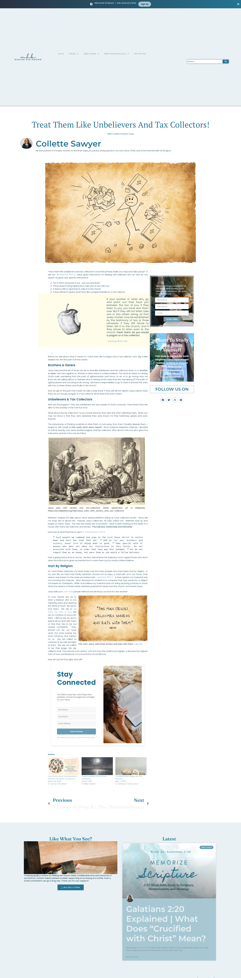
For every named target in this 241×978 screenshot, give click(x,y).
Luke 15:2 (138, 644)
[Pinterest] (180, 400)
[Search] (226, 61)
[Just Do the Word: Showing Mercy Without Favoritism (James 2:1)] (63, 766)
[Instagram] (174, 400)
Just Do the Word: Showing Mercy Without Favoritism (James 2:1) (62, 777)
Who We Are (140, 53)
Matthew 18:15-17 (67, 274)
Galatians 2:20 (142, 947)
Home (61, 53)
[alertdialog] (120, 4)
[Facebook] (162, 400)
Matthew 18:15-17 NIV (118, 341)
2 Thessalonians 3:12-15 (94, 532)
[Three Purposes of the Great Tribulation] (97, 766)
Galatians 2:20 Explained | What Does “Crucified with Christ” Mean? (166, 923)
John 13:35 (68, 591)
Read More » (132, 957)
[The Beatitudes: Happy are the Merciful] (130, 766)
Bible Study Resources (115, 53)
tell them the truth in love (62, 610)
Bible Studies (90, 53)
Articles (72, 53)
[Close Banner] (238, 4)
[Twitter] (168, 400)
